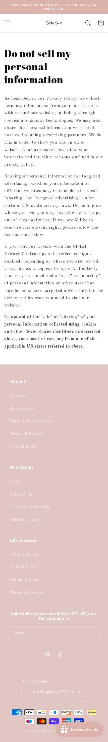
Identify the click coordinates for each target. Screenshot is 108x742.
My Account (21, 409)
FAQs (15, 482)
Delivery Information (31, 507)
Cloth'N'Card (47, 731)
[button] (7, 23)
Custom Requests (27, 520)
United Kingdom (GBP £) (50, 692)
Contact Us (21, 494)
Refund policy (23, 447)
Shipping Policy (25, 580)
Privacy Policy (24, 555)
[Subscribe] (91, 633)
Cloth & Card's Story (31, 421)
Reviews (18, 396)
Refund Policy (24, 567)
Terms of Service (26, 434)
